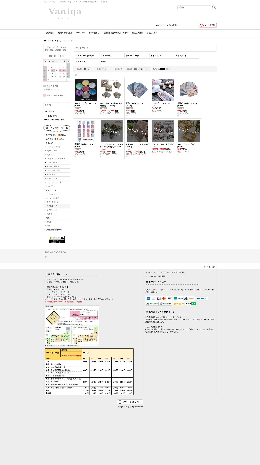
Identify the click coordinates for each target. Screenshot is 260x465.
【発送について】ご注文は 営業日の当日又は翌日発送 (166, 272)
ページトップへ (211, 267)
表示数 (79, 69)
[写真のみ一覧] (163, 69)
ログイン (161, 25)
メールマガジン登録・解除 (53, 120)
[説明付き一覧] (169, 69)
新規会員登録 (172, 25)
